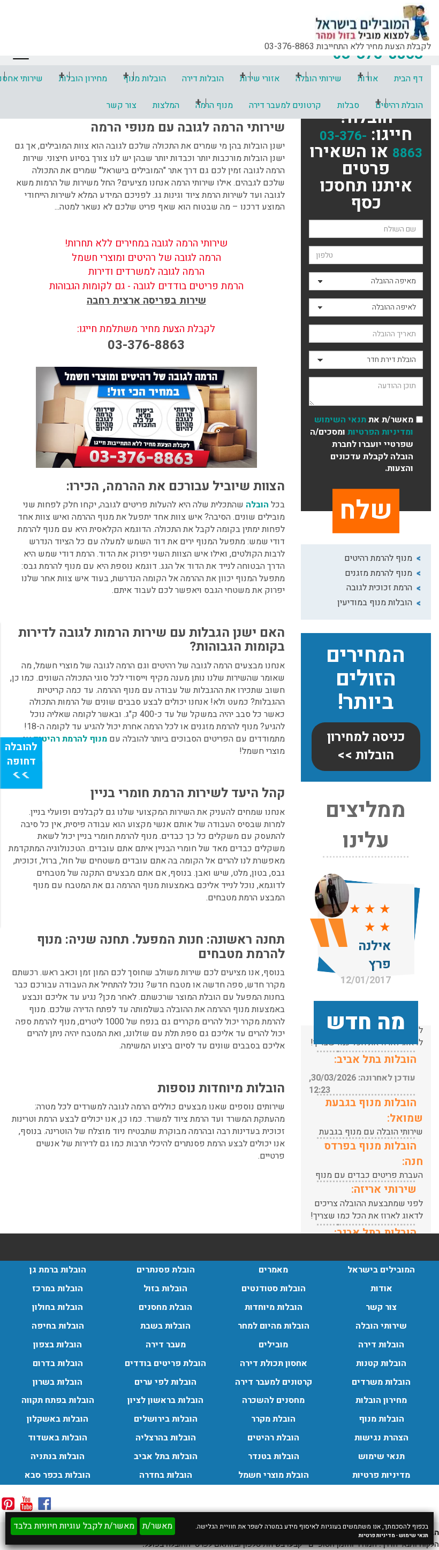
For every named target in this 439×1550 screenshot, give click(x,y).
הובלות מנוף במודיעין (374, 602)
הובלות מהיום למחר (273, 1326)
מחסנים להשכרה (273, 1400)
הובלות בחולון (57, 1307)
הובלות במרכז (57, 1288)
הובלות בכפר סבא (57, 1475)
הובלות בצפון (57, 1344)
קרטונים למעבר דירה (285, 105)
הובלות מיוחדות (273, 1307)
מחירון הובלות (83, 78)
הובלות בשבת (165, 1326)
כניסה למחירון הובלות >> (366, 746)
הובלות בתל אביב (166, 1456)
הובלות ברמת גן (57, 1269)
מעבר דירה (166, 1344)
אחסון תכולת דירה (273, 1363)
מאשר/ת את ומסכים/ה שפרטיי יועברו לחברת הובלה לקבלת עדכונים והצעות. (361, 444)
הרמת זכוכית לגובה (379, 587)
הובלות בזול (165, 1288)
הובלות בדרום (58, 1363)
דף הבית (408, 78)
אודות (381, 1288)
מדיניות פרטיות (377, 1535)
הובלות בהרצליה (165, 1437)
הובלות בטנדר (273, 1456)
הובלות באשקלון (57, 1419)
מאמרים (273, 1269)
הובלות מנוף (144, 78)
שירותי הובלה (319, 78)
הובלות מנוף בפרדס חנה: (373, 1153)
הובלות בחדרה (165, 1475)
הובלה (257, 504)
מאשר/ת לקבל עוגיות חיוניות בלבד (73, 1526)
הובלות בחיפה (58, 1326)
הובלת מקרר (273, 1419)
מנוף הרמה (214, 105)
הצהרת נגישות (381, 1437)
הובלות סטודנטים (273, 1288)
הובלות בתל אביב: (375, 1059)
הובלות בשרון (57, 1382)
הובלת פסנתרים (166, 1269)
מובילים (273, 1344)
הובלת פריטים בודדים (165, 1363)
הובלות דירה (203, 78)
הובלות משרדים (381, 1382)
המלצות (166, 105)
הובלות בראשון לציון (165, 1400)
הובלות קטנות (381, 1363)
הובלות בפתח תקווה (57, 1400)
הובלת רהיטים (399, 105)
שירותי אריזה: (384, 1189)
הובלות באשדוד (57, 1437)
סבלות (348, 105)
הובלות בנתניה (58, 1456)
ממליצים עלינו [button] (366, 826)
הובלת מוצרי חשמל (273, 1475)
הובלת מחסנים (165, 1307)
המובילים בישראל (381, 1269)
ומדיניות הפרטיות (379, 432)
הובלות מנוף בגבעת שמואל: (374, 1110)
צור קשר (122, 105)
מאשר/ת (157, 1526)
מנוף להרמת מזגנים (378, 573)
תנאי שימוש (413, 1535)
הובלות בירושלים (166, 1419)
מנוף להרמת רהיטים (378, 558)
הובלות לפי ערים (165, 1382)
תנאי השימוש (340, 419)
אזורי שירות (259, 78)
